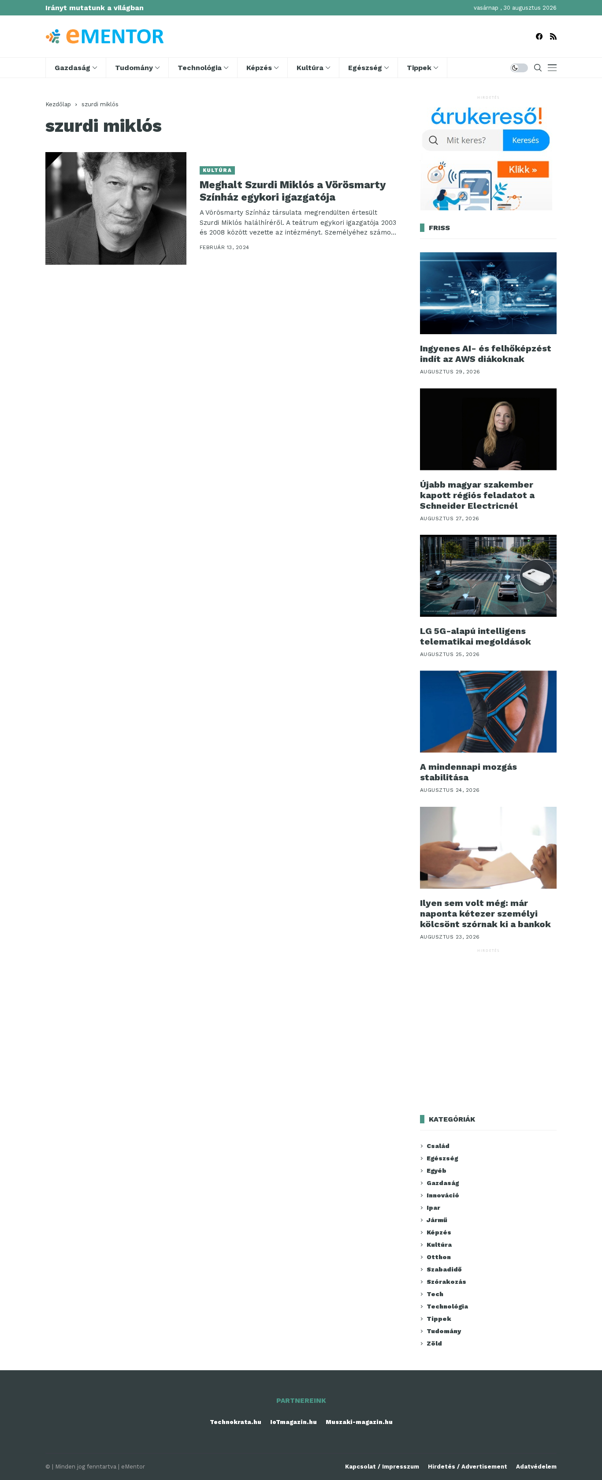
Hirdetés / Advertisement (467, 1466)
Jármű (437, 1219)
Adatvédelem (536, 1466)
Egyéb (436, 1170)
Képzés (439, 1232)
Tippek (439, 1318)
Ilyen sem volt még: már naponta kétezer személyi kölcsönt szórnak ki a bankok (485, 913)
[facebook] (539, 36)
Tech (435, 1293)
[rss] (553, 36)
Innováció (443, 1195)
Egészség (442, 1158)
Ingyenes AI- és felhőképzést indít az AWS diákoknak (485, 353)
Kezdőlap (58, 104)
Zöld (434, 1343)
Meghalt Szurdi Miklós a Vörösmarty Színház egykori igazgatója (293, 191)
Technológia (447, 1306)
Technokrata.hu (235, 1422)
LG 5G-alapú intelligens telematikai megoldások (475, 636)
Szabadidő (444, 1269)
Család (438, 1145)
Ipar (433, 1207)
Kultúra (217, 170)
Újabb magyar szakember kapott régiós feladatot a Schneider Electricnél (477, 495)
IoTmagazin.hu (293, 1422)
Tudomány (444, 1331)
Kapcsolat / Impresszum (382, 1466)
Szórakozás (446, 1281)
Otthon (439, 1256)
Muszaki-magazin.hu (359, 1422)
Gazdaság (443, 1182)
